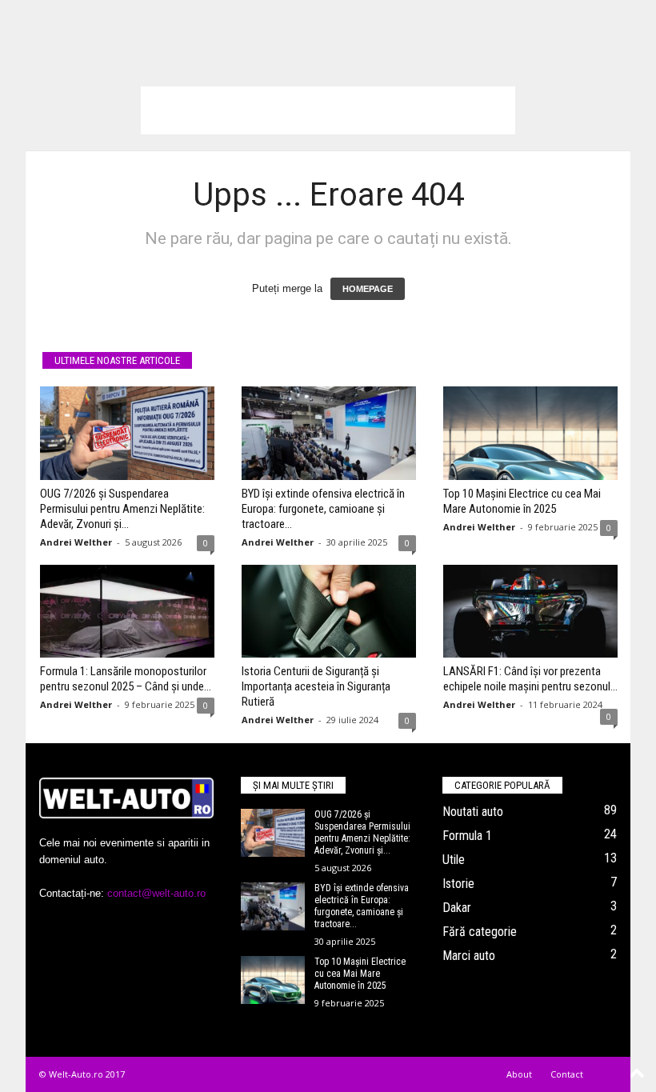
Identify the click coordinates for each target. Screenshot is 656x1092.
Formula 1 (467, 835)
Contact (566, 1074)
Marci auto (468, 955)
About (519, 1074)
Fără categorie (479, 931)
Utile (453, 859)
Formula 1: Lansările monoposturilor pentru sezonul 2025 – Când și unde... (125, 679)
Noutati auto (472, 811)
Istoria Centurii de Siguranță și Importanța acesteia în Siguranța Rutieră (316, 686)
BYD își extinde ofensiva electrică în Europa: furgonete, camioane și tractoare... (323, 508)
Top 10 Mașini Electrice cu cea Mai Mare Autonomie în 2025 (522, 501)
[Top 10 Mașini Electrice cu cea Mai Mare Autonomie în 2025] (530, 432)
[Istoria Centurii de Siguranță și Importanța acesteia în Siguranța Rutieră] (329, 611)
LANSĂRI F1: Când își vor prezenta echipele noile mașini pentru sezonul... (530, 679)
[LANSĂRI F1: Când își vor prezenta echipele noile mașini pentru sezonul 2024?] (530, 611)
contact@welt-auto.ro (156, 893)
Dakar (456, 907)
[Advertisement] (328, 110)
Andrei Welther (76, 542)
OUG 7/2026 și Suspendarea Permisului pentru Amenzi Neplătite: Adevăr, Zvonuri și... (122, 508)
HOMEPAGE (367, 289)
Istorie (458, 883)
